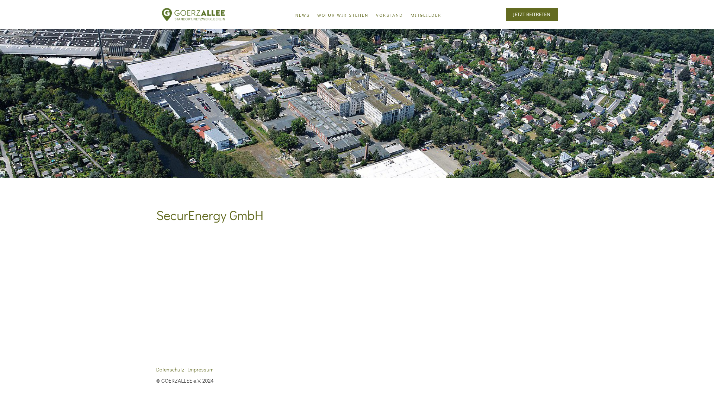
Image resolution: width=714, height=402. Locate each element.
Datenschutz (170, 369)
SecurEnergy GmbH (209, 214)
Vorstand (389, 15)
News (302, 15)
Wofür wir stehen (343, 15)
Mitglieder (426, 15)
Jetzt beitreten (531, 14)
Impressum (200, 369)
